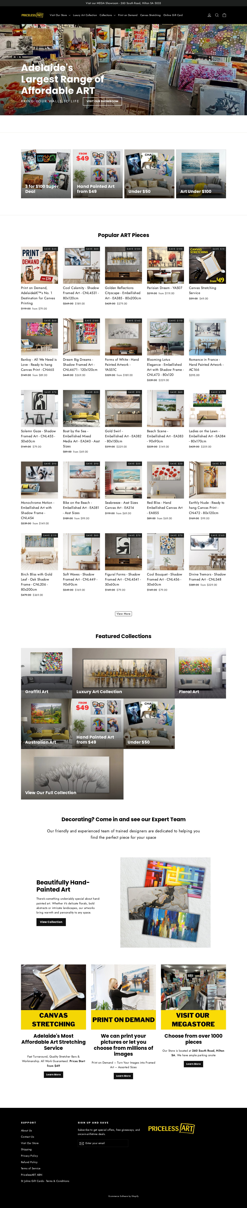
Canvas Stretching (150, 15)
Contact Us (27, 1137)
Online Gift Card (173, 15)
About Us (26, 1130)
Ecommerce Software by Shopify (123, 1196)
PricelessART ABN (31, 1175)
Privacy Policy (29, 1156)
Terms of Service (30, 1168)
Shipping (26, 1149)
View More (124, 614)
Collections (106, 15)
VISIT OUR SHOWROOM (102, 101)
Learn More (53, 1074)
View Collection (51, 922)
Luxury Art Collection (85, 15)
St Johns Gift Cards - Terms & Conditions (45, 1181)
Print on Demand (127, 15)
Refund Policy (29, 1162)
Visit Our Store (59, 15)
